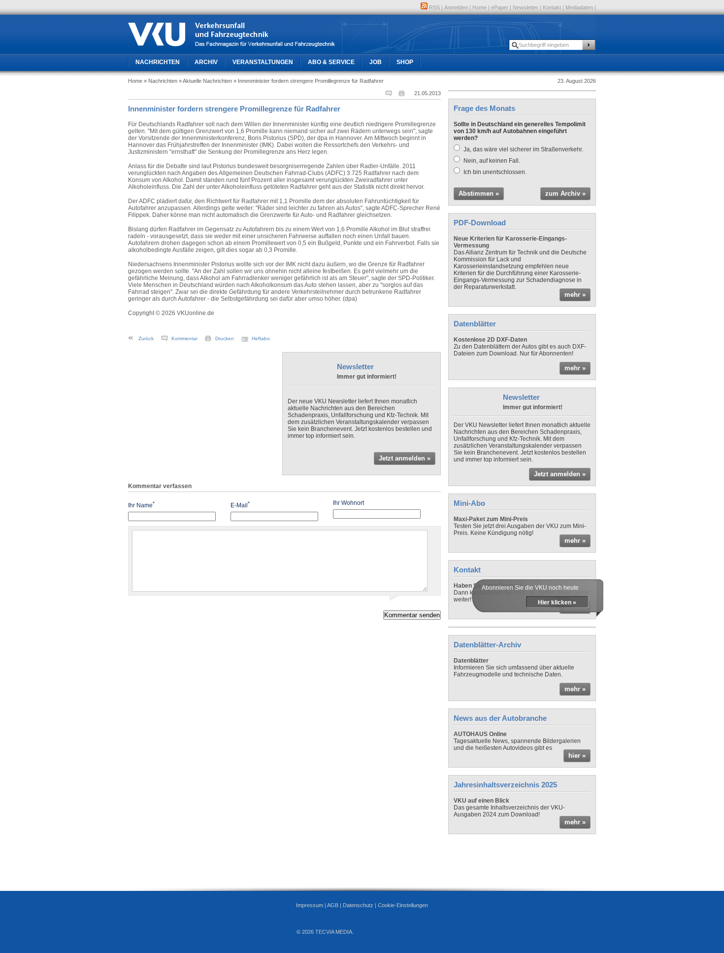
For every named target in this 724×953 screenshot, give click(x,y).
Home (479, 7)
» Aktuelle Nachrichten (205, 81)
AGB (332, 905)
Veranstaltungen (262, 62)
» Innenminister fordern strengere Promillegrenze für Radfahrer (308, 81)
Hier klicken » (557, 602)
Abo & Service (331, 62)
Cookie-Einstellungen (403, 905)
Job (375, 62)
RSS (434, 7)
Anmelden (456, 7)
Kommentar (184, 338)
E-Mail (240, 504)
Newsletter (525, 7)
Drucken (224, 338)
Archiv (206, 62)
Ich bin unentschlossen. (495, 172)
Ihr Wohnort (348, 502)
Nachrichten (157, 62)
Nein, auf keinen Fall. (491, 160)
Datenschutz (358, 905)
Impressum (309, 905)
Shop (404, 62)
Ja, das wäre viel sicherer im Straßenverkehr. (523, 149)
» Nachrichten (160, 81)
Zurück (146, 338)
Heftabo (261, 338)
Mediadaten (579, 7)
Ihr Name (141, 504)
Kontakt (552, 7)
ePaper (499, 7)
